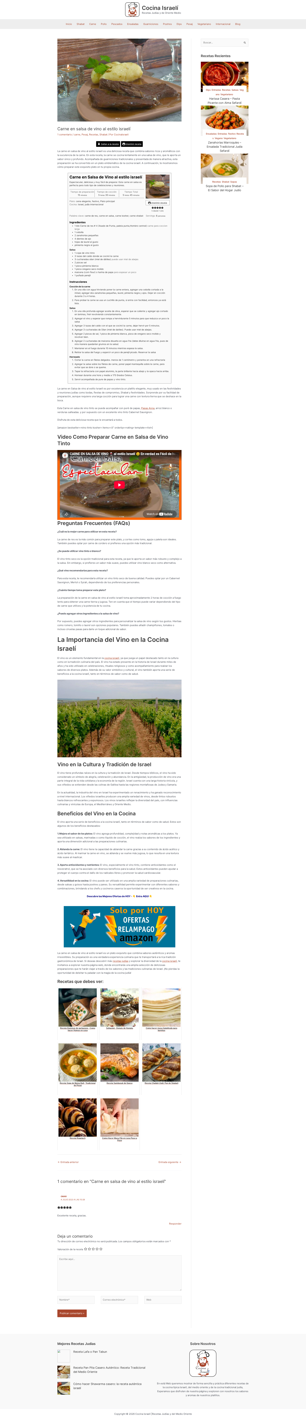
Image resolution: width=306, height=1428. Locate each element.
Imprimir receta (133, 144)
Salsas (235, 90)
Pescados (116, 24)
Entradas (216, 90)
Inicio (69, 24)
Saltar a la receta (109, 144)
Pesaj (189, 24)
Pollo (104, 24)
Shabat (80, 24)
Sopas (233, 181)
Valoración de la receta (70, 1249)
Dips (179, 24)
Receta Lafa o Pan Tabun (90, 1351)
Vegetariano (204, 24)
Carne (92, 24)
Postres (167, 24)
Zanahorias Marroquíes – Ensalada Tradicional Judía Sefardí (224, 146)
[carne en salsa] (158, 187)
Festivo (232, 133)
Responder (175, 1223)
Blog (237, 24)
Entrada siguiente (170, 1162)
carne (77, 134)
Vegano (219, 138)
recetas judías (120, 961)
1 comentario (64, 134)
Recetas (93, 134)
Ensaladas (132, 24)
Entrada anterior (68, 1162)
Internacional (223, 24)
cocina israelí (111, 658)
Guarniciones (150, 24)
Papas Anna (147, 408)
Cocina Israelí (160, 7)
